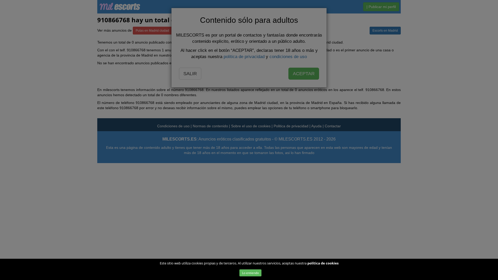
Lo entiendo (250, 273)
